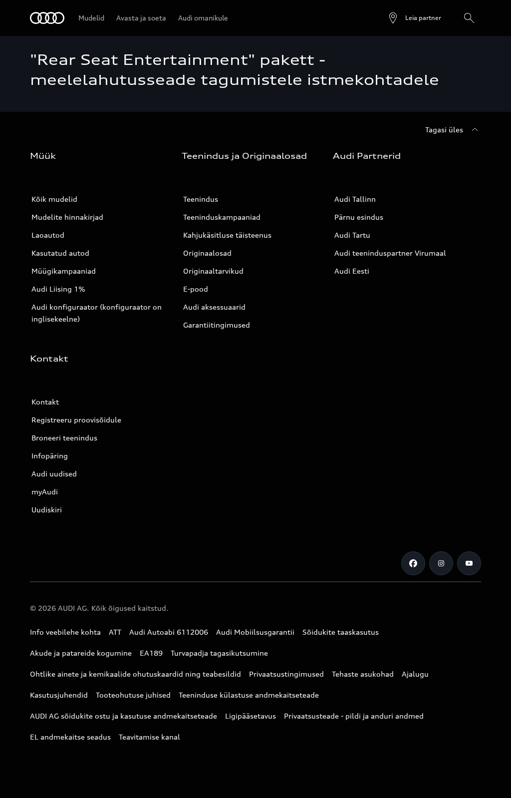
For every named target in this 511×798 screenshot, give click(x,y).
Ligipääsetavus (250, 716)
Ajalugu (415, 674)
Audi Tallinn (355, 199)
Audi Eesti (351, 271)
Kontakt (45, 402)
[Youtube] (469, 563)
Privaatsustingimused (286, 674)
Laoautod (47, 235)
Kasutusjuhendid (59, 695)
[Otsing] (469, 18)
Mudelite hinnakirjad (67, 217)
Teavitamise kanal (149, 737)
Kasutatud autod (60, 253)
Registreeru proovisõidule (76, 419)
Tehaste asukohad (363, 674)
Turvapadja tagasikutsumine (219, 653)
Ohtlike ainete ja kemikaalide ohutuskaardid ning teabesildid (135, 674)
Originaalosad (207, 253)
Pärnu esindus (358, 217)
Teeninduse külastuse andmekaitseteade (249, 695)
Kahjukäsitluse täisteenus (227, 235)
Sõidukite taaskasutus (340, 632)
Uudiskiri (46, 509)
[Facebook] (413, 563)
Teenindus (200, 199)
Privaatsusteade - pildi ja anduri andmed (354, 716)
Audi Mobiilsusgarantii (255, 632)
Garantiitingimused (216, 325)
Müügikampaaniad (63, 271)
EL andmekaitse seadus (70, 737)
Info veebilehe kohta (65, 632)
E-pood (195, 289)
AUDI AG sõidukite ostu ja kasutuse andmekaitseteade (123, 716)
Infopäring (49, 455)
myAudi (44, 491)
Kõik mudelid (54, 199)
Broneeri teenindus (64, 437)
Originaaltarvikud (213, 271)
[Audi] (47, 18)
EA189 (151, 653)
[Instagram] (441, 563)
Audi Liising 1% (58, 289)
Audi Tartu (352, 235)
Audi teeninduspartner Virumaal (390, 253)
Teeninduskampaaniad (221, 217)
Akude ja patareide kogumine (81, 653)
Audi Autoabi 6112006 (168, 632)
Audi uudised (54, 473)
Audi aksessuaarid (214, 307)
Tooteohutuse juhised (133, 695)
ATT (115, 632)
